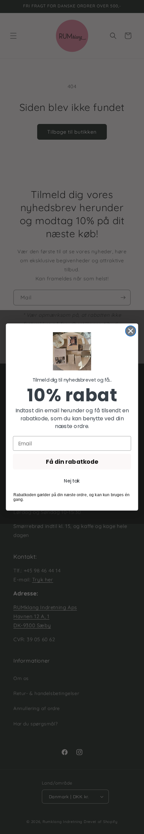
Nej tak (72, 480)
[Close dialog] (131, 331)
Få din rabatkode (72, 461)
